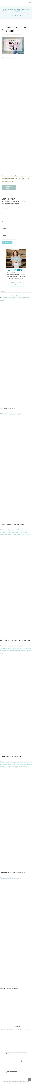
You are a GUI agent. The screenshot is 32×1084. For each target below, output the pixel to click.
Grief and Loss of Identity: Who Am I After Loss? (13, 872)
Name (4, 222)
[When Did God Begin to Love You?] (16, 878)
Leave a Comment (18, 34)
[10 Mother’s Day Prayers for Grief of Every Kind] (16, 414)
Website (4, 235)
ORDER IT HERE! (8, 187)
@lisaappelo (11, 1072)
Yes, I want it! (16, 15)
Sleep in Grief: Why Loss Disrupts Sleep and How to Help (15, 640)
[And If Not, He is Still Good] (16, 300)
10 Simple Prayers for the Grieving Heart (11, 756)
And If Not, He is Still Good (7, 408)
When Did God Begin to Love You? (9, 988)
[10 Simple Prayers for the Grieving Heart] (16, 653)
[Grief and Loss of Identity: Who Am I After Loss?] (16, 766)
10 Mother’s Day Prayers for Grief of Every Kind (13, 524)
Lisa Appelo (4, 1)
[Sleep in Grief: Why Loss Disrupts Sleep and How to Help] (16, 534)
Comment (5, 208)
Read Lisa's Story (16, 283)
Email (4, 228)
